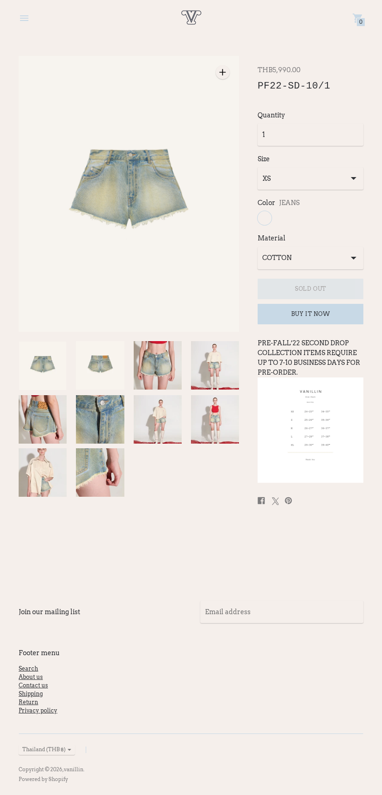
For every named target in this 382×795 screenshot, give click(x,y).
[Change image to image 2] (100, 365)
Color (266, 202)
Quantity (271, 115)
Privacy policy (38, 710)
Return (28, 702)
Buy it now (310, 313)
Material (272, 238)
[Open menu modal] (24, 18)
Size (264, 159)
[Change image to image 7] (158, 419)
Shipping (31, 693)
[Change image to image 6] (100, 419)
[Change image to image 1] (43, 366)
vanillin (73, 769)
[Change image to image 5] (43, 419)
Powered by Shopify (43, 779)
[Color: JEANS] (265, 218)
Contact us (33, 685)
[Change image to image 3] (158, 365)
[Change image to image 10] (100, 472)
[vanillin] (191, 18)
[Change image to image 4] (215, 365)
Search (28, 668)
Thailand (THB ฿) (44, 749)
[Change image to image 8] (215, 419)
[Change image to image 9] (43, 472)
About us (31, 676)
